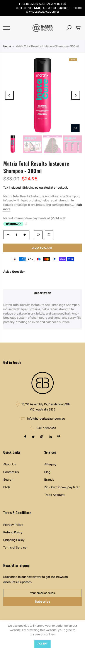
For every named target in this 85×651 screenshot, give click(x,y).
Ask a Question (14, 272)
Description (42, 293)
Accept (42, 643)
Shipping (28, 188)
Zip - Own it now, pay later (62, 487)
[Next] (75, 95)
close (78, 7)
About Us (9, 464)
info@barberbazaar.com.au (46, 418)
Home (7, 46)
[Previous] (9, 95)
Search (8, 479)
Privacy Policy (13, 525)
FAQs (6, 487)
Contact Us (11, 472)
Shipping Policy (14, 540)
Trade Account (54, 495)
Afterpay (50, 464)
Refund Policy (12, 532)
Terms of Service (15, 547)
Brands (49, 479)
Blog (47, 472)
